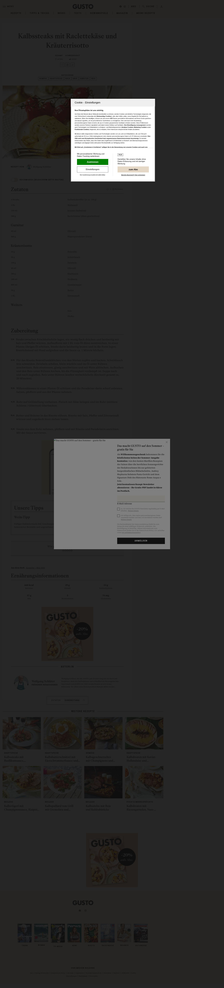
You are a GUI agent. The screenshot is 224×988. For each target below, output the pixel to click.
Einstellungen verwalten (92, 169)
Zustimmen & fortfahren (92, 162)
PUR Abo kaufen (133, 169)
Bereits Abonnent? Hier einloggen (133, 175)
